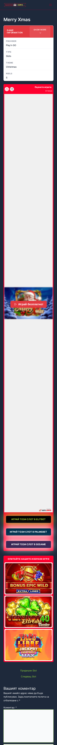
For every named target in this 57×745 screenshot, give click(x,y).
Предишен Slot (28, 671)
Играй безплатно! (30, 304)
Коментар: (10, 707)
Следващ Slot (28, 676)
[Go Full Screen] (12, 89)
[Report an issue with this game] (7, 89)
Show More (40, 30)
